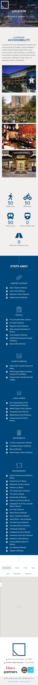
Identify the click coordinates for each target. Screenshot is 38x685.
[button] (1, 585)
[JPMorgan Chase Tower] (5, 5)
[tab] (7, 568)
